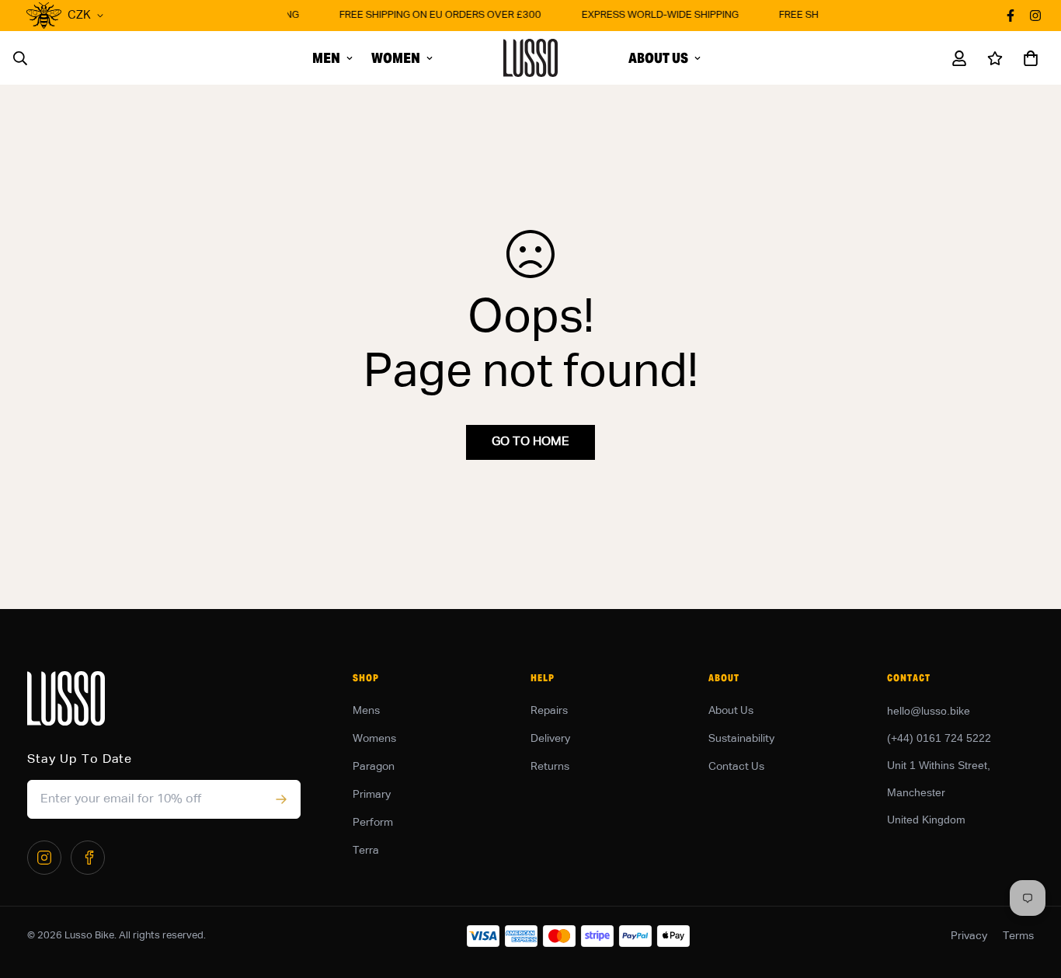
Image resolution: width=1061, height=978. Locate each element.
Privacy (969, 936)
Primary (372, 794)
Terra (366, 850)
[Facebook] (88, 858)
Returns (549, 766)
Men (326, 58)
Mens (366, 710)
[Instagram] (44, 858)
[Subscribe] (281, 799)
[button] (1027, 58)
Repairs (549, 710)
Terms (1018, 936)
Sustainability (741, 738)
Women (395, 58)
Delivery (550, 738)
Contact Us (736, 766)
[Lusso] (530, 58)
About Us (658, 58)
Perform (373, 822)
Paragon (374, 766)
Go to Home (530, 442)
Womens (374, 738)
